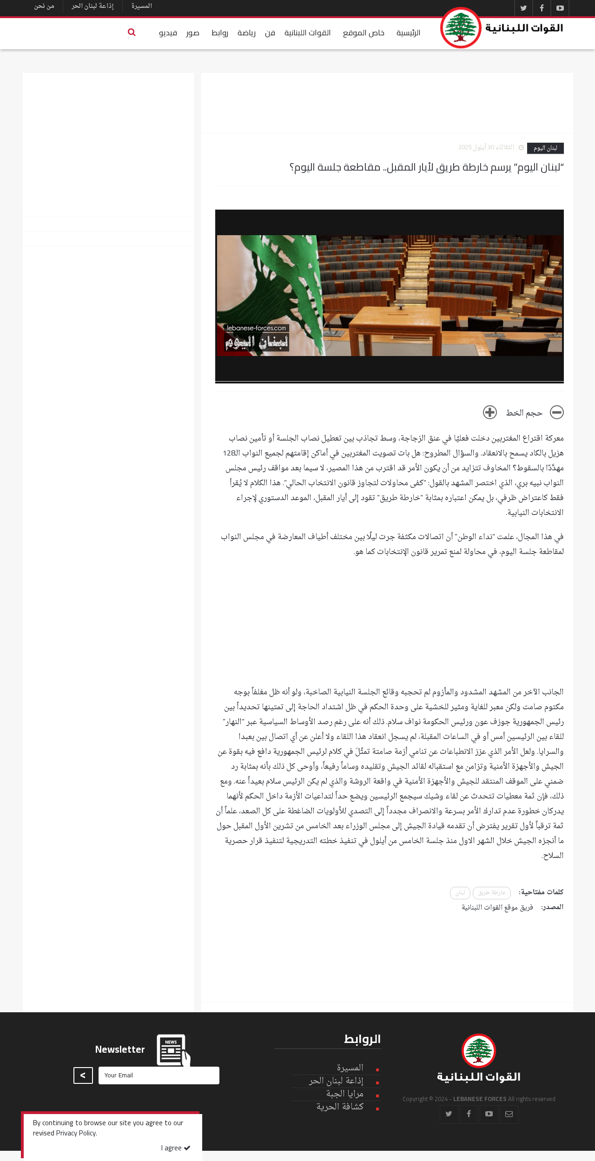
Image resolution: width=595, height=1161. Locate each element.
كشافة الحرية (340, 1107)
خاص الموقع (363, 32)
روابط (220, 32)
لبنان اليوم (545, 148)
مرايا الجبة (345, 1094)
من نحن (44, 6)
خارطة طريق (492, 893)
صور (192, 32)
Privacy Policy (76, 1134)
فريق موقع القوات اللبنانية (497, 908)
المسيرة (141, 6)
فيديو (168, 32)
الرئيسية (409, 32)
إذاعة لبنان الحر (93, 6)
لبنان (460, 893)
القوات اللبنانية (307, 32)
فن (270, 32)
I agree (172, 1148)
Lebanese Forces (502, 27)
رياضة (247, 32)
